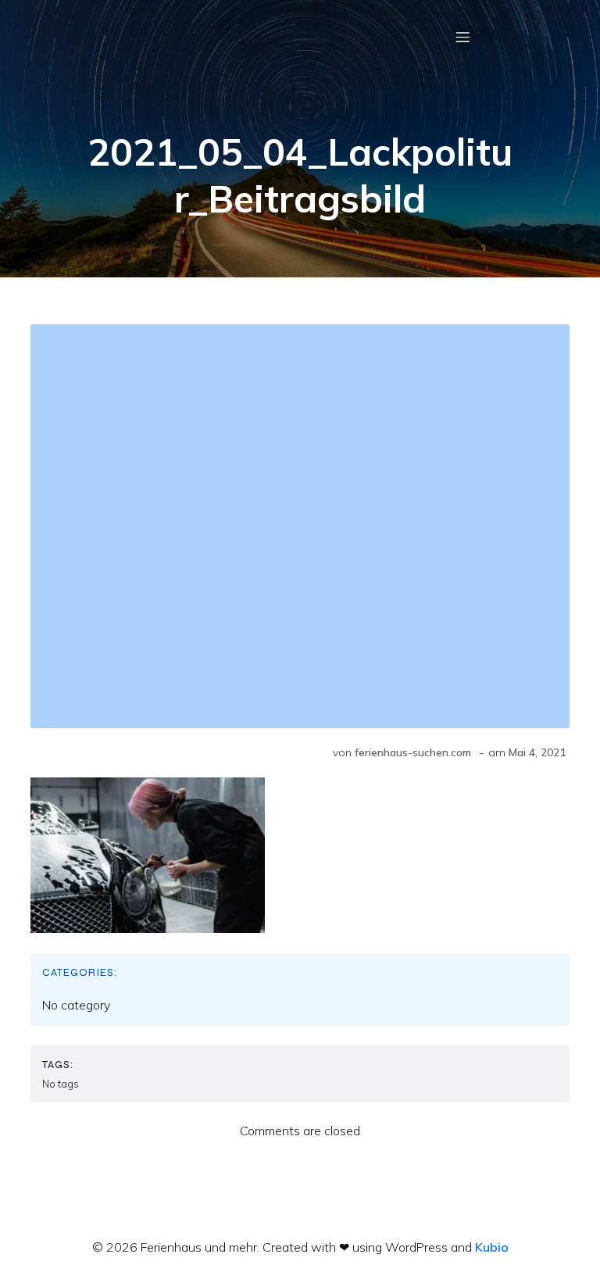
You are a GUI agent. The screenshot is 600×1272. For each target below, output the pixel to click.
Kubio (492, 1247)
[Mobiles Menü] (462, 36)
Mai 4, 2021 (537, 752)
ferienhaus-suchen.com (413, 752)
